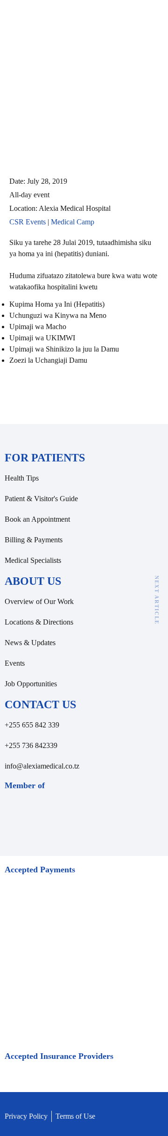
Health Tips (22, 478)
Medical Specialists (33, 560)
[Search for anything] (118, 26)
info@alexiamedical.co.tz (42, 766)
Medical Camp (72, 222)
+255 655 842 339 (32, 725)
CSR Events (27, 222)
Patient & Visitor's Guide (41, 499)
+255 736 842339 (31, 745)
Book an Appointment (37, 519)
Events (15, 663)
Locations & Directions (39, 622)
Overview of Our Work (39, 601)
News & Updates (30, 643)
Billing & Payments (34, 540)
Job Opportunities (31, 684)
